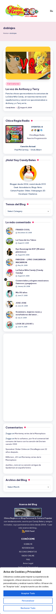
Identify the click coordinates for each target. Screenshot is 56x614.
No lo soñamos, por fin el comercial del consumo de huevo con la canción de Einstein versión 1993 (27, 441)
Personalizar (28, 601)
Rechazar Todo (28, 608)
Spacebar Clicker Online (16, 449)
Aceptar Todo (28, 593)
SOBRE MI (28, 544)
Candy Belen (38, 521)
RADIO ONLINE (28, 555)
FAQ (28, 559)
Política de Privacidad (28, 567)
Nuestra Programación (37, 138)
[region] (28, 590)
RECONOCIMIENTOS (28, 551)
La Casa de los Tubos (26, 240)
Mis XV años (21, 292)
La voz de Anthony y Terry (22, 89)
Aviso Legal (28, 563)
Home (5, 33)
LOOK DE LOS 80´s (25, 323)
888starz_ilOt (12, 457)
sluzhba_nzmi (12, 465)
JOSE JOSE (21, 303)
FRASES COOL (23, 229)
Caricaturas (13, 84)
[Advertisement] (28, 377)
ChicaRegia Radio (37, 135)
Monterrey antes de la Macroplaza (30, 433)
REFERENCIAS (28, 548)
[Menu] (51, 11)
